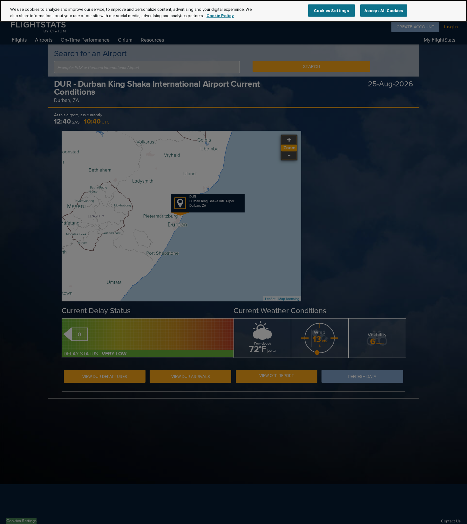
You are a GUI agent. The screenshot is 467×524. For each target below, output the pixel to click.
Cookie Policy (220, 15)
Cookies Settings (331, 10)
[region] (233, 11)
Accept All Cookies (383, 10)
